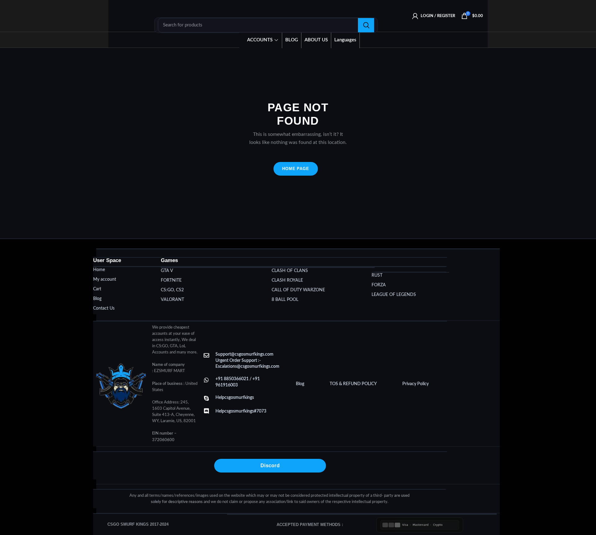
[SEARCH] (366, 25)
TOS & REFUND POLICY (353, 384)
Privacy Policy (415, 384)
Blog (300, 384)
